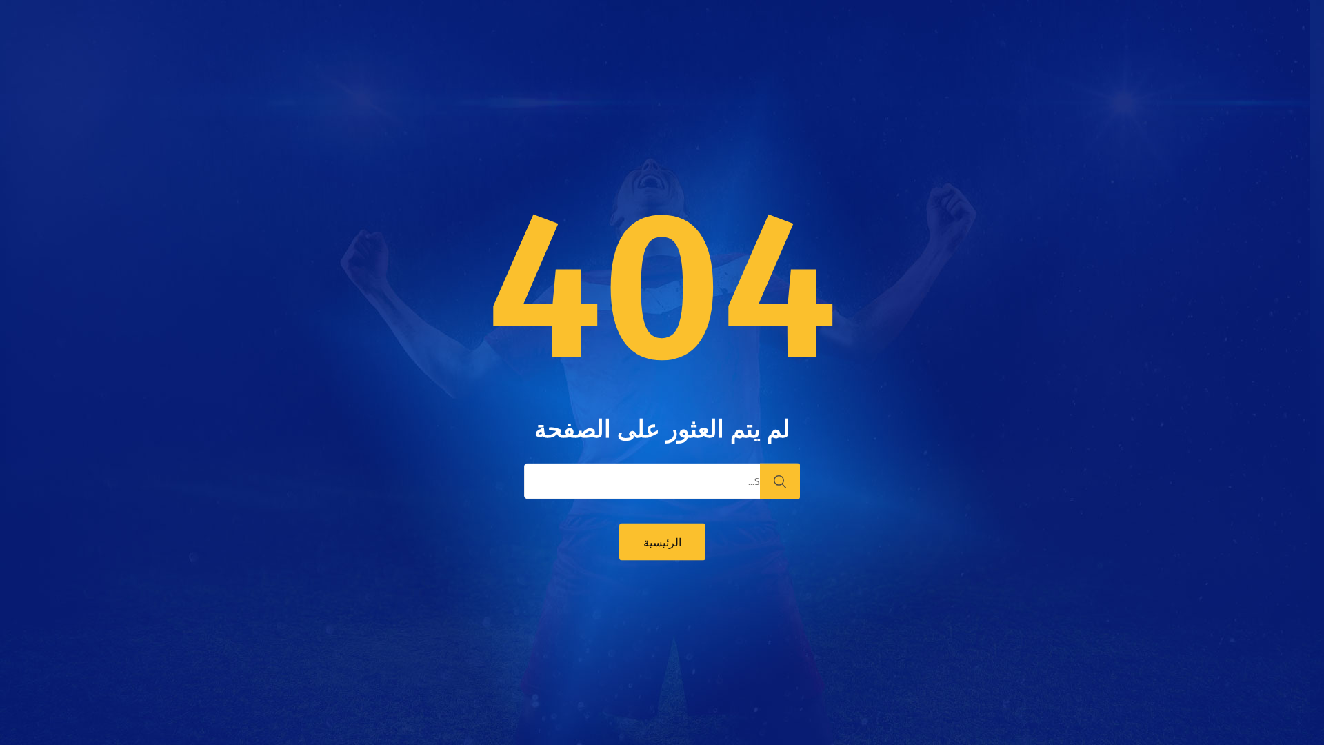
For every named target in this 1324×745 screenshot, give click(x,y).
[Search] (780, 481)
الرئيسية (662, 542)
